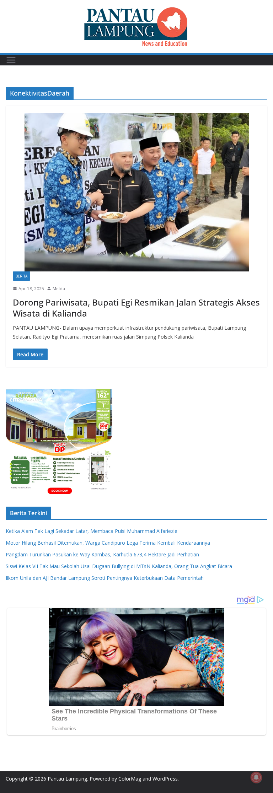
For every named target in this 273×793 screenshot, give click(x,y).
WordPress (165, 778)
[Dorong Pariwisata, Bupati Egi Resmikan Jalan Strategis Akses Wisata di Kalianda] (136, 192)
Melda (59, 289)
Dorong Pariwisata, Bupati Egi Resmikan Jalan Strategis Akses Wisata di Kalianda (136, 307)
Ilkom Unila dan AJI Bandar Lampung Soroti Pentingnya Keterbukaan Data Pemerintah (105, 577)
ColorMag (129, 778)
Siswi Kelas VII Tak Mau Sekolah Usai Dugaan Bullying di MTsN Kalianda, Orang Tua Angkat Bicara (119, 566)
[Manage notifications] (256, 777)
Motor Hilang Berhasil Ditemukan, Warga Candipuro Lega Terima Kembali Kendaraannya (108, 542)
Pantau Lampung (67, 778)
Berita (21, 276)
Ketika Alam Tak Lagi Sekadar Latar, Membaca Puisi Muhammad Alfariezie (91, 531)
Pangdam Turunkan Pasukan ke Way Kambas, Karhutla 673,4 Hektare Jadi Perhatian (102, 554)
